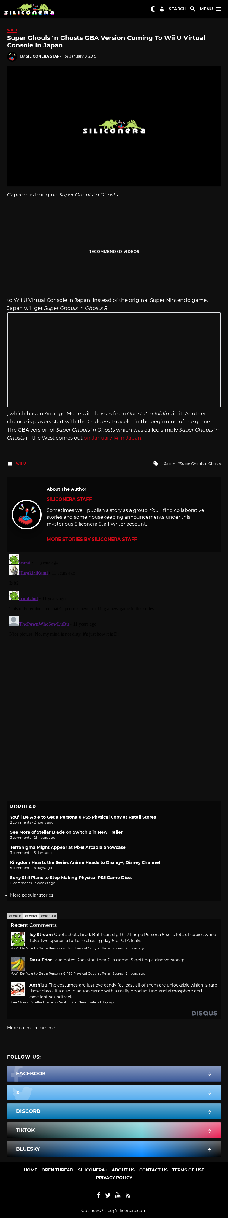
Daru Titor (40, 959)
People (15, 916)
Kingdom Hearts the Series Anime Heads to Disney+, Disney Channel (85, 862)
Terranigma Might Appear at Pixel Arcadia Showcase (68, 847)
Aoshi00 (38, 985)
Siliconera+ (92, 1170)
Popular (48, 916)
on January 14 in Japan (112, 438)
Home (30, 1170)
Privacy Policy (114, 1177)
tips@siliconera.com (125, 1210)
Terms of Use (188, 1170)
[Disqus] (114, 626)
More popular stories (31, 895)
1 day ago (107, 1002)
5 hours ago (135, 973)
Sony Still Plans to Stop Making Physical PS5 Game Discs (71, 877)
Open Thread (58, 1170)
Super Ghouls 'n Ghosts (200, 463)
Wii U (12, 30)
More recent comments (31, 1027)
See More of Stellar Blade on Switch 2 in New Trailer (66, 832)
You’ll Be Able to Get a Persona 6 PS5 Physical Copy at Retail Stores (83, 817)
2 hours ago (135, 948)
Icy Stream (41, 934)
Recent (31, 916)
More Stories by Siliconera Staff (92, 539)
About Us (123, 1170)
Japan (169, 463)
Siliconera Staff (44, 56)
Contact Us (153, 1170)
